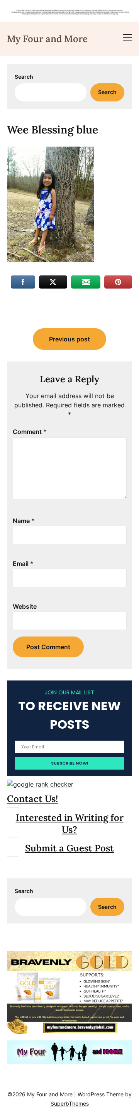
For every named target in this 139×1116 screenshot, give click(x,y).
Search (24, 76)
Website (25, 606)
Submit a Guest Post (69, 848)
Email (23, 563)
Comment (30, 432)
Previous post (69, 339)
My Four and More (47, 39)
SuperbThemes (70, 1103)
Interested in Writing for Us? (70, 824)
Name (24, 521)
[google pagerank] (40, 784)
